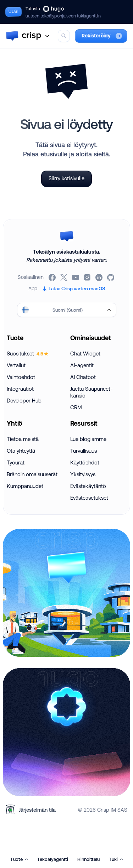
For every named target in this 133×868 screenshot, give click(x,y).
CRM (76, 407)
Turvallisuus (83, 451)
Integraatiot (20, 389)
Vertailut (16, 365)
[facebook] (53, 277)
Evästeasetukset (89, 498)
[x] (64, 277)
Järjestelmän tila (37, 810)
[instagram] (88, 277)
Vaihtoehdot (21, 377)
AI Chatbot (83, 377)
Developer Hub (24, 400)
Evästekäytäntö (88, 486)
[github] (111, 277)
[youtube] (76, 277)
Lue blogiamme (88, 439)
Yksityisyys (82, 474)
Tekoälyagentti (52, 859)
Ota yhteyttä (21, 451)
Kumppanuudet (25, 486)
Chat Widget (85, 353)
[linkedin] (99, 277)
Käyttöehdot (84, 462)
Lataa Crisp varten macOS (77, 288)
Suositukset (25, 353)
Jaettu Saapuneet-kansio (91, 392)
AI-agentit (82, 365)
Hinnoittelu (88, 859)
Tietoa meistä (23, 439)
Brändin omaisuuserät (32, 474)
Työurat (15, 462)
